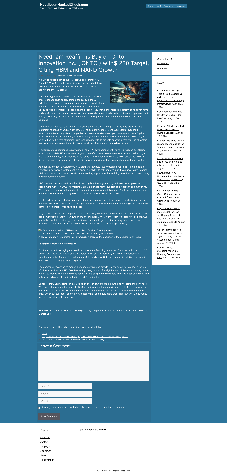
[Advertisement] (113, 32)
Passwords (169, 6)
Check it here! (154, 6)
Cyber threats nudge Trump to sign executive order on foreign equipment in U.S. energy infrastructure (170, 97)
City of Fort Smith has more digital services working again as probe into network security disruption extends (169, 215)
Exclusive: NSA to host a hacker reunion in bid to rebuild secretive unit (170, 161)
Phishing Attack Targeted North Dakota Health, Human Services (170, 129)
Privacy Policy (47, 459)
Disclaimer (45, 451)
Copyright (45, 446)
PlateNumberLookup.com (91, 429)
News (44, 334)
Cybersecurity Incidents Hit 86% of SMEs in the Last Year (169, 115)
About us (181, 6)
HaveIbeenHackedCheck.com (64, 5)
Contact (44, 442)
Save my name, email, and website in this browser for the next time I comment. (83, 407)
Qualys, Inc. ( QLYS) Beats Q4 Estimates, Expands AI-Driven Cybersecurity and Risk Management (85, 336)
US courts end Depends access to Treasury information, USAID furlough (73, 339)
